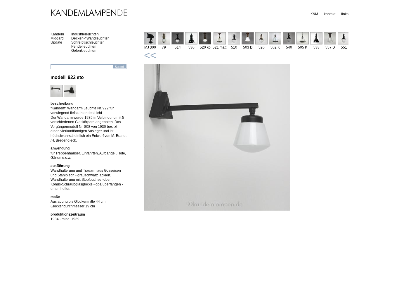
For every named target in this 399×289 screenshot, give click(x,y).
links (344, 14)
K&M (314, 14)
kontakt (329, 14)
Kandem (57, 34)
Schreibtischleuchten (88, 42)
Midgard (57, 38)
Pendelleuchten (83, 46)
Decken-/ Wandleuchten (90, 38)
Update (56, 42)
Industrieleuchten (85, 34)
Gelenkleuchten (83, 51)
